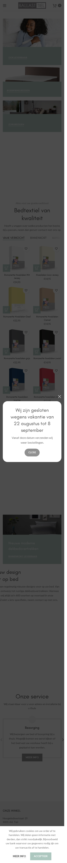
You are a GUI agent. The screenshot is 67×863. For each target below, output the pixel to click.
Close (32, 452)
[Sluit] (59, 396)
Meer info (19, 856)
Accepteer (41, 856)
